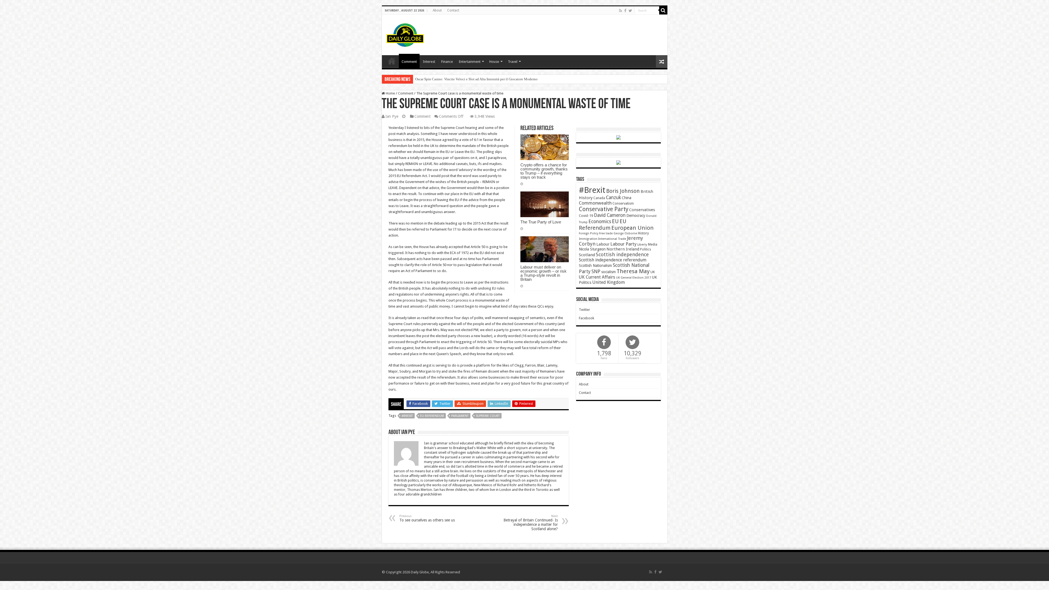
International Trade (612, 239)
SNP (595, 271)
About (437, 10)
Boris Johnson (623, 191)
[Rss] (620, 10)
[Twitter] (630, 10)
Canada (599, 198)
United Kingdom (608, 282)
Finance (447, 62)
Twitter (584, 310)
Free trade (606, 233)
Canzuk (613, 197)
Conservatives (642, 209)
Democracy (635, 215)
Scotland (587, 254)
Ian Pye (391, 116)
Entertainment (470, 62)
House (494, 62)
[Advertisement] (563, 32)
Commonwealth (595, 203)
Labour (602, 244)
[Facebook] (625, 10)
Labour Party (623, 244)
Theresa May (633, 271)
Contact (453, 10)
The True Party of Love (540, 222)
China (626, 198)
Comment (409, 62)
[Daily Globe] (405, 33)
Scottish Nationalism (595, 265)
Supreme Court (488, 416)
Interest (429, 62)
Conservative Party (603, 209)
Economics (599, 221)
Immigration (588, 239)
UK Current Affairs (597, 277)
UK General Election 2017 (633, 277)
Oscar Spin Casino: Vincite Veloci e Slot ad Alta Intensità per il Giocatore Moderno (476, 79)
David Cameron (610, 215)
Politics (645, 249)
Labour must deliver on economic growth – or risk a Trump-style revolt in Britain (543, 273)
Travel (512, 62)
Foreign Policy (588, 233)
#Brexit (407, 416)
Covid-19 (586, 216)
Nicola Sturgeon (592, 249)
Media (652, 244)
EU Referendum (432, 416)
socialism (608, 272)
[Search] (663, 10)
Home (390, 93)
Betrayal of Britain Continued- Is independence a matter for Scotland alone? (530, 522)
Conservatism (623, 203)
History (643, 233)
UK (652, 272)
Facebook (586, 318)
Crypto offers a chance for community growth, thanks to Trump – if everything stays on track (544, 171)
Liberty (642, 244)
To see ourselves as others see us (427, 518)
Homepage (392, 61)
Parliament (459, 416)
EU (615, 221)
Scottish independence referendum (612, 259)
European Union (632, 228)
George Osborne (625, 233)
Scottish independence (622, 254)
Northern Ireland (622, 249)
